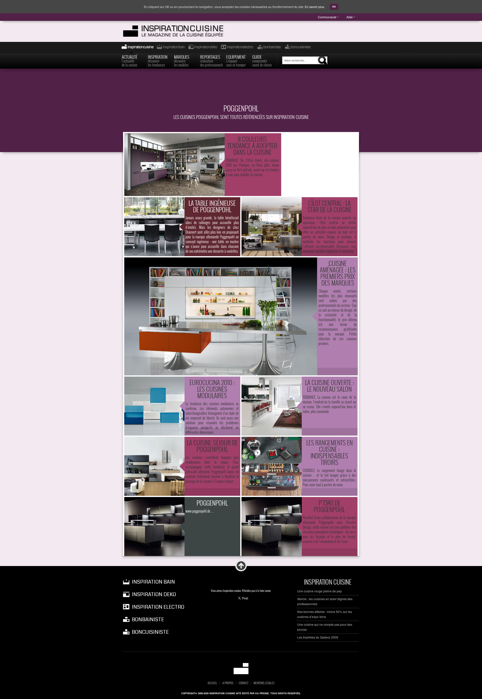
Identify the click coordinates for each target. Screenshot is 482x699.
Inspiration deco (202, 47)
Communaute (327, 17)
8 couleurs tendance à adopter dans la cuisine (252, 145)
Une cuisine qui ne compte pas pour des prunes (324, 627)
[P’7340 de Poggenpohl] (272, 526)
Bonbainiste (269, 47)
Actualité (130, 60)
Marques (181, 60)
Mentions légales (264, 683)
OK (334, 6)
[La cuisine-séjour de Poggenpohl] (154, 466)
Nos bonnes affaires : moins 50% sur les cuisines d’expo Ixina (324, 614)
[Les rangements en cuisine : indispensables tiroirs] (272, 466)
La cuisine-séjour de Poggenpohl (212, 446)
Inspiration (157, 60)
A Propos (227, 683)
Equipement (236, 60)
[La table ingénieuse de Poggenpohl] (154, 226)
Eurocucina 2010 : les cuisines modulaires (212, 389)
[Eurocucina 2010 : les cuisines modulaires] (154, 406)
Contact (243, 683)
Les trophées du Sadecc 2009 (317, 637)
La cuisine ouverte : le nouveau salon (329, 385)
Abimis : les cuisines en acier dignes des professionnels (324, 601)
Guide (262, 60)
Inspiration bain (170, 47)
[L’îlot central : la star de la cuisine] (272, 226)
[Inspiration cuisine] (182, 31)
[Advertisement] (241, 89)
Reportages (211, 60)
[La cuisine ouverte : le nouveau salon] (272, 406)
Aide (349, 17)
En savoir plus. (315, 7)
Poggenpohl (212, 502)
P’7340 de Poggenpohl (329, 506)
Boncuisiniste (298, 47)
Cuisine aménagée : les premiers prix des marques (337, 272)
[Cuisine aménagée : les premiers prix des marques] (220, 316)
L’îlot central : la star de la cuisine (329, 206)
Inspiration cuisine (136, 47)
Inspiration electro (237, 47)
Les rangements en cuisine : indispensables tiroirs (329, 452)
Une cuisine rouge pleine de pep (319, 591)
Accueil (212, 683)
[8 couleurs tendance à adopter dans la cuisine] (174, 164)
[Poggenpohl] (154, 526)
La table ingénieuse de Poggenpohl (212, 206)
